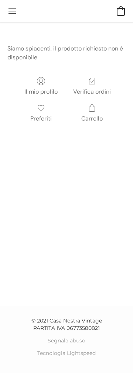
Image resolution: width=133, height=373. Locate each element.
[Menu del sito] (12, 11)
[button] (120, 11)
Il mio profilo (41, 91)
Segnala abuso (66, 340)
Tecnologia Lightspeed (66, 353)
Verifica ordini (92, 91)
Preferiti (41, 118)
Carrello (92, 118)
